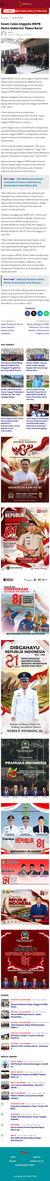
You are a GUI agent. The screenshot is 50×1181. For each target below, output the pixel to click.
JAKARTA (20, 1061)
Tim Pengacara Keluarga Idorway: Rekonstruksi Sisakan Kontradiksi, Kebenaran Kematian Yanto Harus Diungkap (37, 423)
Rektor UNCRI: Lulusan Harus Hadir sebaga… (27, 1096)
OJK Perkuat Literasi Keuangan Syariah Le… (29, 1065)
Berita (13, 1061)
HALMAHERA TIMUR (17, 1104)
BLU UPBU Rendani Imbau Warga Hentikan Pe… (26, 1139)
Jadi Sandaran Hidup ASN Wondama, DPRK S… (28, 1026)
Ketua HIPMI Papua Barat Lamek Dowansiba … (26, 1015)
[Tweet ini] (34, 313)
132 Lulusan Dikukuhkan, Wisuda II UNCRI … (27, 1086)
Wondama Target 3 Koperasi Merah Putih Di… (27, 1036)
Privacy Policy (36, 1161)
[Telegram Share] (40, 313)
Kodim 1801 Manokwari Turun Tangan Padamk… (28, 1118)
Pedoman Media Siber (24, 1165)
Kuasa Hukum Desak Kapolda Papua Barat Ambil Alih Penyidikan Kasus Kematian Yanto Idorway (36, 394)
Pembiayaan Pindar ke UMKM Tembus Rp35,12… (28, 1075)
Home (12, 1157)
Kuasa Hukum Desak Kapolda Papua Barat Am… (27, 1128)
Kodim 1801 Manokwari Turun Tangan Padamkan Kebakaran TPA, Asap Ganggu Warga (12, 393)
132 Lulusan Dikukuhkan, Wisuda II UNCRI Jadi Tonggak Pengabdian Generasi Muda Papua (12, 366)
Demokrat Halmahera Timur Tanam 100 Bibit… (29, 1107)
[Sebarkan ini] (27, 313)
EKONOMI (14, 1000)
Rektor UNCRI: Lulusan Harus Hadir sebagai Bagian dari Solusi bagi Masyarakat (37, 366)
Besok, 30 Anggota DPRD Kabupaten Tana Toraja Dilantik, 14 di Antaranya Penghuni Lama (38, 327)
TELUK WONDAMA (24, 1000)
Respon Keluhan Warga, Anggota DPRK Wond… (29, 1005)
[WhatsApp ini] (46, 313)
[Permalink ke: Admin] (4, 33)
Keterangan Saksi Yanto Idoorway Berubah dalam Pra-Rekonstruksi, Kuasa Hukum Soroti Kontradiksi (12, 424)
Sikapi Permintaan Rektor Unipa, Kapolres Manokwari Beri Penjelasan (12, 327)
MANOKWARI (21, 1083)
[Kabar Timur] (25, 3)
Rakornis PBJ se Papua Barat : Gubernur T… (29, 1047)
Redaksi (36, 1157)
